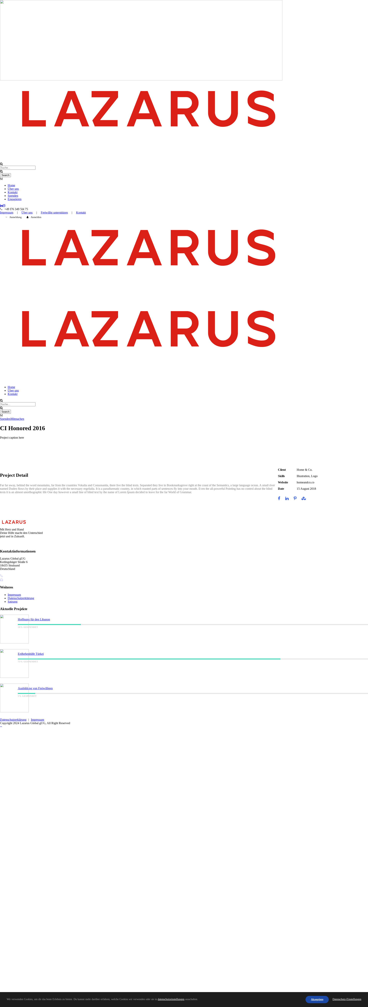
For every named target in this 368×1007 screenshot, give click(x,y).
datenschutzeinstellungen (171, 999)
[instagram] (4, 205)
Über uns (13, 188)
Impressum (6, 212)
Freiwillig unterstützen (54, 212)
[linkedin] (1, 205)
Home (11, 185)
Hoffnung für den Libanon (34, 619)
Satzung (12, 601)
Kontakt (12, 192)
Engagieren (14, 199)
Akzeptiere (317, 999)
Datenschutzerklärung (21, 598)
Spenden (13, 195)
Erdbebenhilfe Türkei (31, 653)
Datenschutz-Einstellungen (347, 999)
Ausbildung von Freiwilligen (35, 688)
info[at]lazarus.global (17, 579)
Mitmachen (17, 418)
